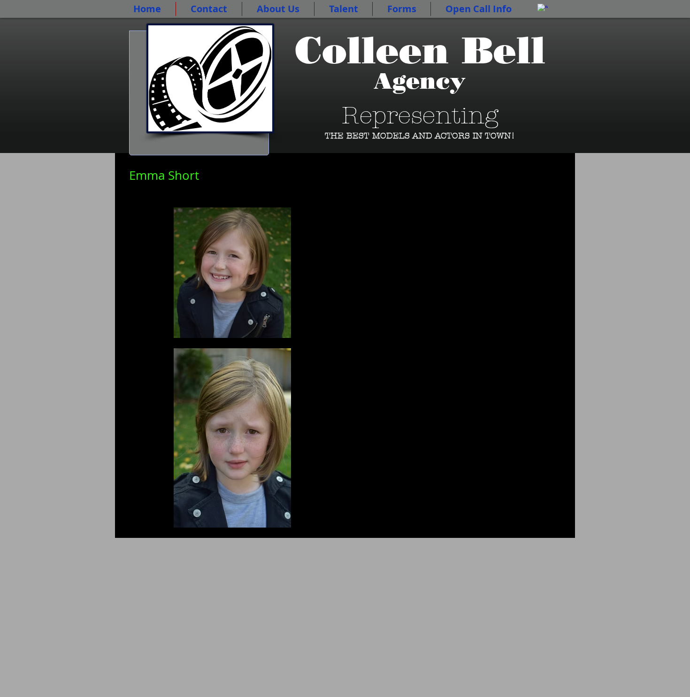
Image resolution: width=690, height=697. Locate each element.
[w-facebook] (542, 9)
